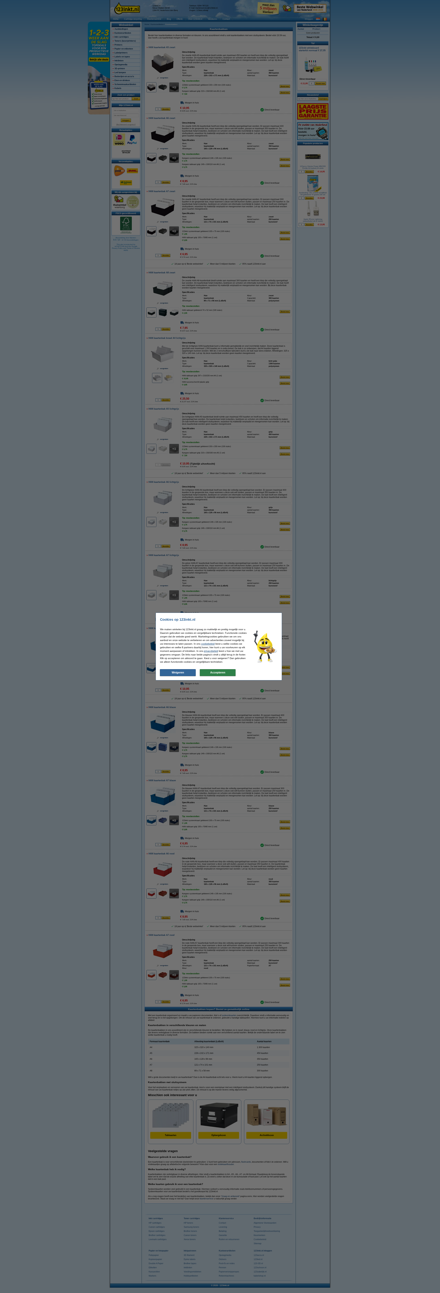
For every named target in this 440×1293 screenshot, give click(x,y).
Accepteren (217, 672)
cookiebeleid (208, 643)
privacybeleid (211, 651)
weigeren (178, 672)
